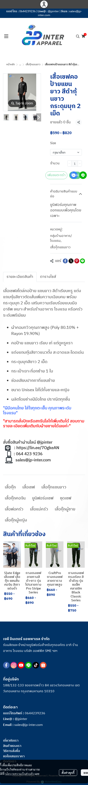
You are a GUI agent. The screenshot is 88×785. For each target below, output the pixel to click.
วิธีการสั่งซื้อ (11, 751)
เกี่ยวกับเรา (10, 740)
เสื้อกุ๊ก (10, 487)
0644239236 (27, 11)
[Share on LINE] (82, 260)
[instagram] (13, 665)
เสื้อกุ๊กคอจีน (15, 498)
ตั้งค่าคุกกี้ (68, 772)
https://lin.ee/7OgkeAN (37, 448)
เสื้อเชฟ (28, 487)
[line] (28, 665)
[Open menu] (6, 36)
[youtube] (21, 665)
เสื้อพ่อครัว (14, 509)
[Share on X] (71, 260)
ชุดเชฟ (65, 498)
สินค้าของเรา (12, 746)
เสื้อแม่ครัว (39, 509)
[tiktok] (36, 665)
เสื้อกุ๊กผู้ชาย (65, 509)
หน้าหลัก (10, 64)
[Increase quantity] (80, 163)
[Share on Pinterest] (76, 260)
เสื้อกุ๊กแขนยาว (33, 64)
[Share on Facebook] (65, 260)
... (20, 64)
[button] (78, 36)
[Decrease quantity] (69, 163)
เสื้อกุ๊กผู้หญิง (16, 520)
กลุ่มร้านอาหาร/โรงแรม (61, 238)
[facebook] (6, 665)
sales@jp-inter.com (33, 460)
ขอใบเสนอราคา (14, 756)
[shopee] (43, 665)
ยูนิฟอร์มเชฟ (42, 498)
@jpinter (53, 11)
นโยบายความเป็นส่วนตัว (19, 773)
